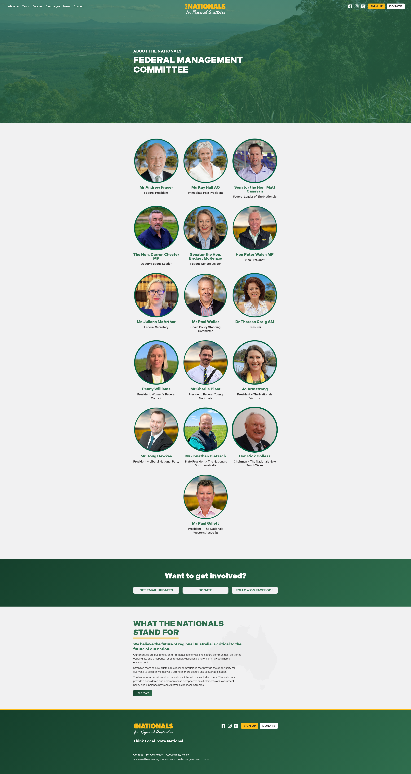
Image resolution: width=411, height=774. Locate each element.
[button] (13, 6)
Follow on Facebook (255, 590)
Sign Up (376, 6)
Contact (79, 6)
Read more (142, 693)
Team (25, 6)
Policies (37, 6)
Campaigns (53, 6)
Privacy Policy (154, 754)
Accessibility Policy (177, 754)
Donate (395, 6)
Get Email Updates (156, 590)
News (66, 6)
